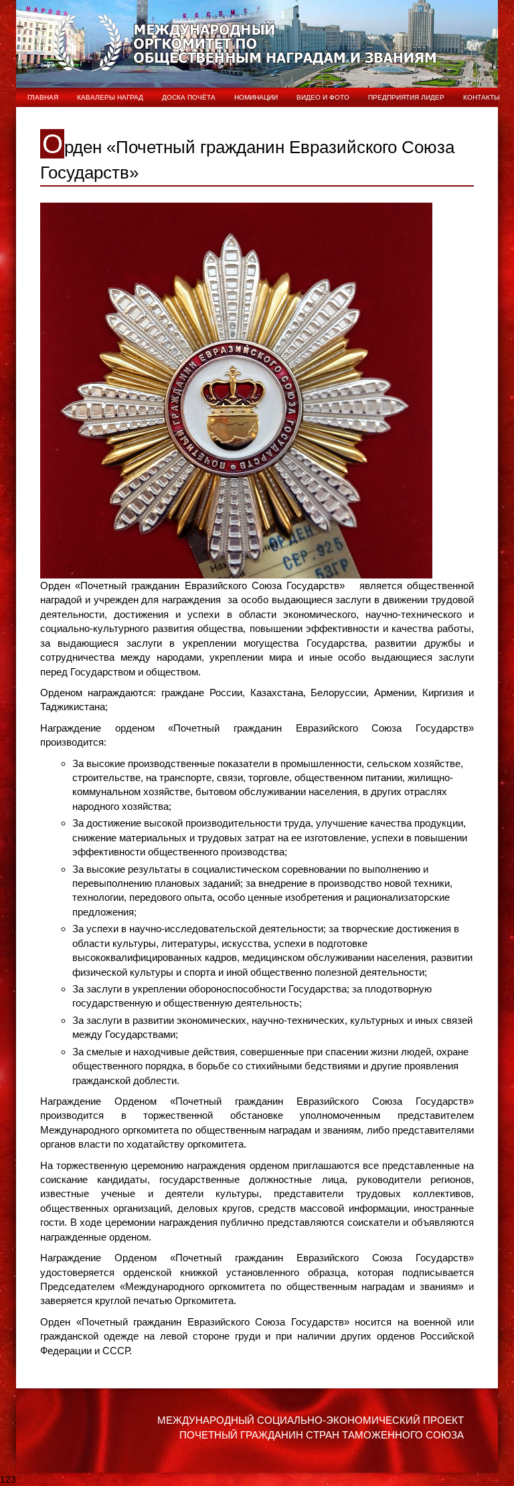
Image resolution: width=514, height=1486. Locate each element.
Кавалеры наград (110, 97)
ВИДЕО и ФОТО (322, 97)
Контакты (481, 97)
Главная (42, 97)
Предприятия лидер (406, 97)
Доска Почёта (189, 97)
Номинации (256, 97)
